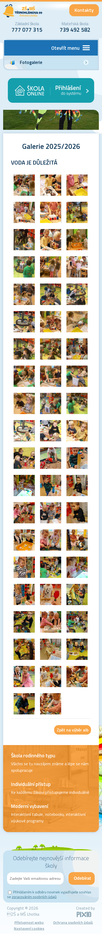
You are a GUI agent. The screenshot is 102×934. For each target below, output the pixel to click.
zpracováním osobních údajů (34, 896)
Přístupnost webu (29, 922)
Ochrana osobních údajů (73, 922)
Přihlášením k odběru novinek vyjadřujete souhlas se (49, 894)
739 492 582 (75, 29)
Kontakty (84, 10)
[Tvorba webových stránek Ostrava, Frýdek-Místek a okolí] (84, 916)
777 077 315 (27, 29)
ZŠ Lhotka (22, 11)
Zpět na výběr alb (72, 730)
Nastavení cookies (29, 928)
